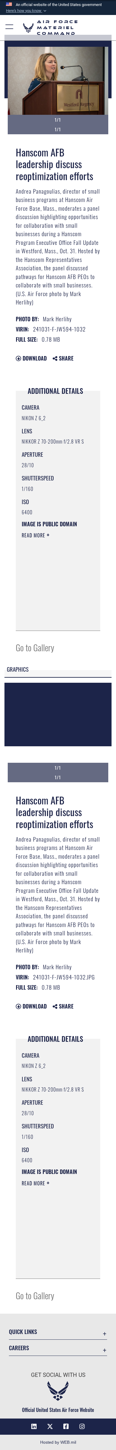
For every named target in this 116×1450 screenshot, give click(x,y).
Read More (34, 535)
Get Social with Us (58, 1374)
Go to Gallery (35, 647)
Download (34, 358)
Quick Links (23, 1331)
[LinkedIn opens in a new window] (33, 1426)
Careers (19, 1347)
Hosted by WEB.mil (58, 1442)
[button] (27, 11)
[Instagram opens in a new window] (82, 1426)
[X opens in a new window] (50, 1426)
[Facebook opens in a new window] (66, 1426)
